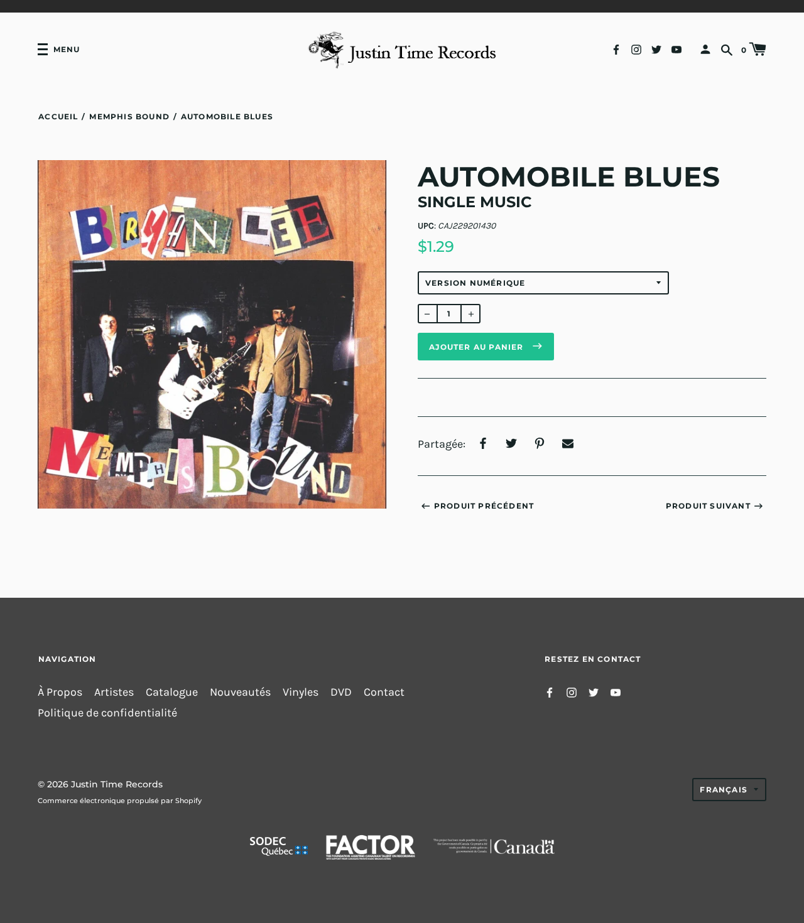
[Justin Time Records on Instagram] (636, 49)
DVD (341, 692)
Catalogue (172, 692)
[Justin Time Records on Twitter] (656, 49)
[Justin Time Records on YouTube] (676, 49)
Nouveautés (240, 692)
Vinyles (300, 692)
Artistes (114, 692)
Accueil (58, 116)
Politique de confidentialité (107, 713)
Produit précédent (484, 505)
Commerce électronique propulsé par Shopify (120, 800)
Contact (384, 692)
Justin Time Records (117, 784)
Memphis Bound (129, 116)
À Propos (60, 692)
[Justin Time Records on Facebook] (616, 49)
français (723, 789)
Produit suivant (708, 505)
